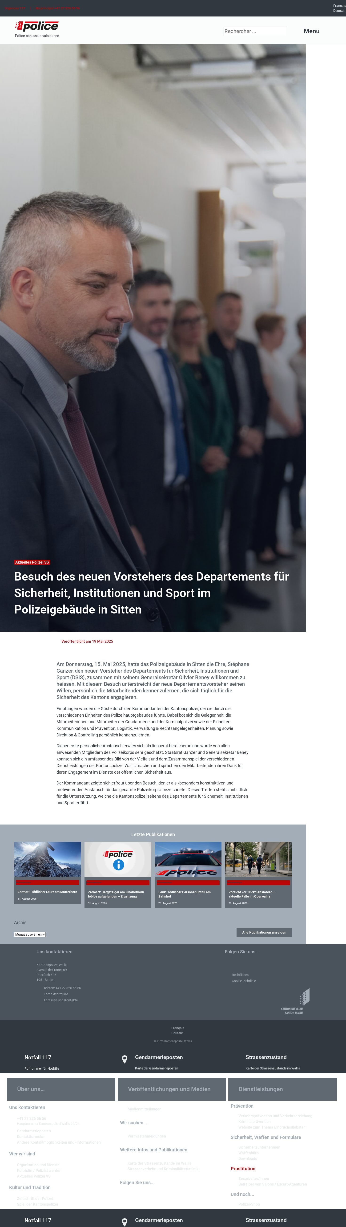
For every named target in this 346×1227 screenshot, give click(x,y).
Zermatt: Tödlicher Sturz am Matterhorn (47, 892)
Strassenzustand (266, 1057)
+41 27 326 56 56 (31, 1118)
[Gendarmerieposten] (124, 1059)
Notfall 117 (37, 1057)
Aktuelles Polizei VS (32, 562)
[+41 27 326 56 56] (11, 1118)
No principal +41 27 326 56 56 (58, 8)
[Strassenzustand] (235, 1059)
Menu (312, 31)
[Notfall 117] (14, 1059)
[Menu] (327, 31)
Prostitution (243, 1168)
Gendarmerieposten (159, 1057)
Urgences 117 (15, 8)
